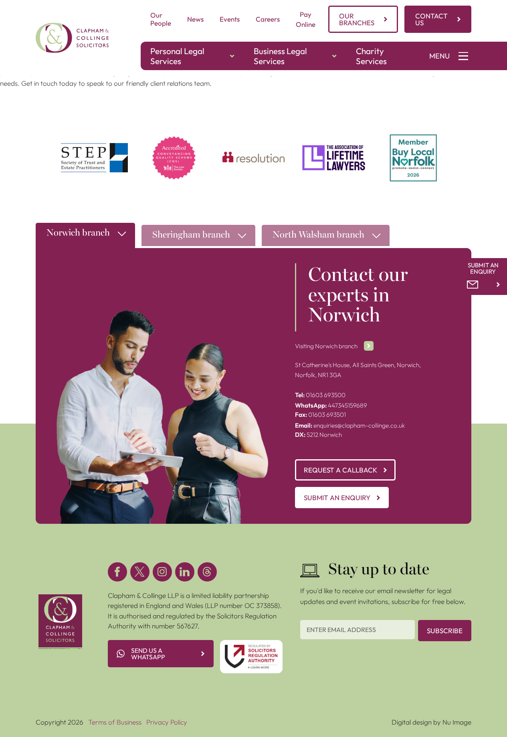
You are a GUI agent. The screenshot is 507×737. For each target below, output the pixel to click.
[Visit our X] (139, 572)
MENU (439, 56)
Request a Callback (340, 470)
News (195, 19)
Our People (160, 19)
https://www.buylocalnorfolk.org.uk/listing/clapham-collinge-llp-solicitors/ (413, 144)
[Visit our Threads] (207, 572)
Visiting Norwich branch (326, 346)
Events (230, 19)
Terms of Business (114, 722)
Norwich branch (78, 233)
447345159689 (331, 405)
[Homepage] (72, 38)
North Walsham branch (318, 235)
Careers (268, 19)
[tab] (85, 237)
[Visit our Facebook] (117, 572)
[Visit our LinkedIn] (184, 572)
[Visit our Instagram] (162, 572)
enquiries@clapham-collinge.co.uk (350, 425)
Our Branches (356, 19)
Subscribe (445, 630)
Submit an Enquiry (337, 497)
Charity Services (371, 56)
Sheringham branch (191, 235)
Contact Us (431, 19)
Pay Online (305, 19)
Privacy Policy (166, 722)
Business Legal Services (280, 56)
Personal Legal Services (177, 56)
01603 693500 (320, 395)
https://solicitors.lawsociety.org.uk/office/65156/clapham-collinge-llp (174, 144)
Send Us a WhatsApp (148, 653)
